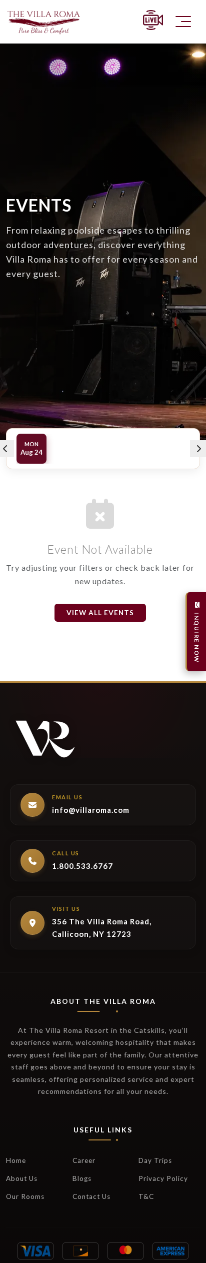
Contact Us (91, 1196)
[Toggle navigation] (183, 21)
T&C (146, 1196)
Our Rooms (25, 1196)
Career (84, 1160)
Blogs (82, 1178)
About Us (22, 1178)
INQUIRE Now (196, 637)
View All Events (100, 613)
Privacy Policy (163, 1178)
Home (16, 1160)
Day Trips (155, 1160)
